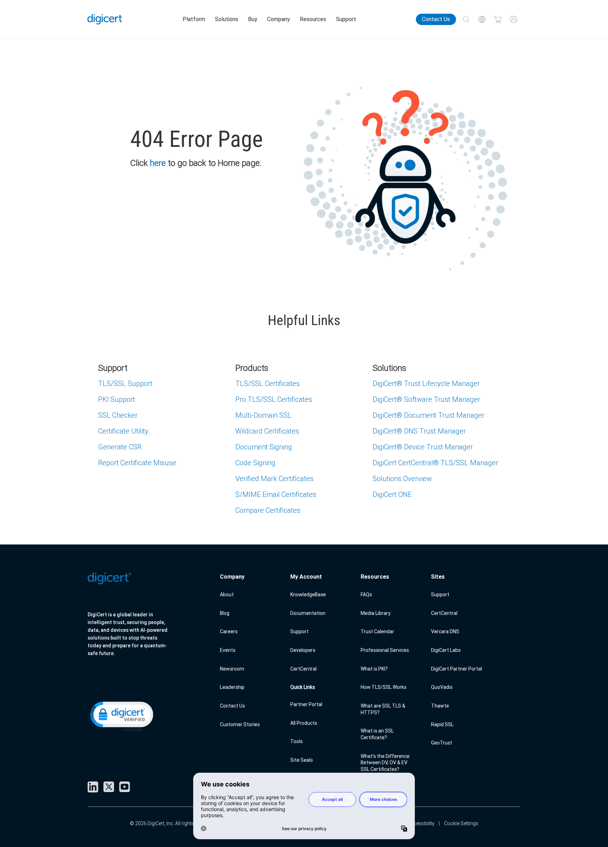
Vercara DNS (445, 631)
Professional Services (385, 650)
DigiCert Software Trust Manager (426, 399)
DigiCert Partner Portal (456, 669)
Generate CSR (119, 446)
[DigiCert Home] (104, 19)
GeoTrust (441, 743)
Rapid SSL (442, 724)
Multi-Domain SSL (263, 415)
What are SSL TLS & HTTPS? (383, 709)
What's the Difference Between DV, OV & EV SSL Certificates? (385, 762)
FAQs (366, 594)
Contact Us (436, 19)
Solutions (226, 19)
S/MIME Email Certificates (275, 494)
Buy (252, 19)
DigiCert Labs (446, 650)
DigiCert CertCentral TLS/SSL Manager (435, 462)
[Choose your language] (482, 19)
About (227, 594)
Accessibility (421, 823)
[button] (121, 715)
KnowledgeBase (308, 594)
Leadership (232, 687)
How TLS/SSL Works (383, 687)
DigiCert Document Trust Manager (428, 415)
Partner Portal (306, 704)
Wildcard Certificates (267, 430)
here (158, 163)
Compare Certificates (267, 510)
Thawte (440, 706)
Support (346, 19)
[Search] (466, 19)
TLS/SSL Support (125, 383)
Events (227, 650)
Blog (224, 613)
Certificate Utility (123, 430)
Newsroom (232, 669)
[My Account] (513, 19)
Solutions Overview (402, 478)
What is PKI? (374, 669)
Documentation (307, 613)
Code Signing (255, 462)
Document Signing (263, 446)
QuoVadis (441, 687)
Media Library (376, 613)
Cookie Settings (461, 823)
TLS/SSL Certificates (267, 383)
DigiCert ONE (392, 494)
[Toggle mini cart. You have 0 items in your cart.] (497, 19)
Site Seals (301, 760)
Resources (313, 19)
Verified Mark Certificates (274, 478)
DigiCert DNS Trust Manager (419, 430)
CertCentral (303, 669)
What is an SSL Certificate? (377, 734)
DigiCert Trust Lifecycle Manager (426, 383)
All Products (303, 723)
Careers (229, 631)
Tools (296, 741)
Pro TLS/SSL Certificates (273, 399)
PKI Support (116, 399)
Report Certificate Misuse (137, 462)
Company (278, 19)
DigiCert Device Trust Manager (423, 446)
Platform (194, 19)
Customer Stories (240, 724)
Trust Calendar (377, 631)
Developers (302, 650)
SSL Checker (118, 415)
